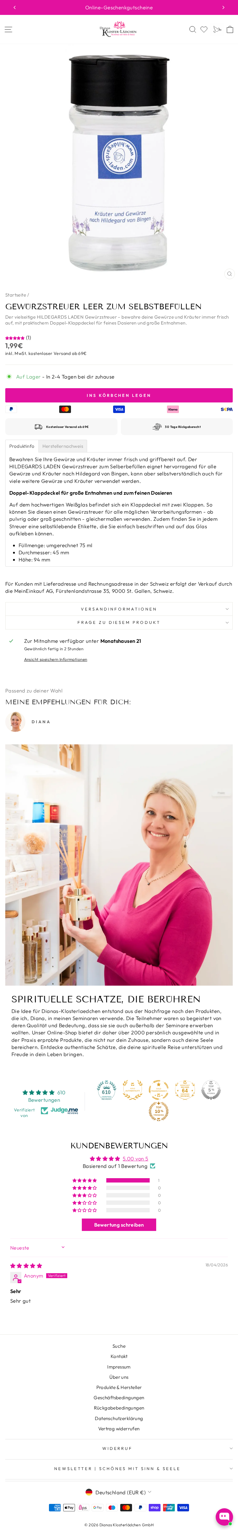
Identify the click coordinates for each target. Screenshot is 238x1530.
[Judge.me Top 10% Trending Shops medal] (159, 1111)
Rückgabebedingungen (119, 1408)
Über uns (118, 1377)
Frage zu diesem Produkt (119, 622)
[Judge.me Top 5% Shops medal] (211, 1090)
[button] (15, 337)
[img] (26, 1265)
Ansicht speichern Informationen (55, 659)
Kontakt (119, 1356)
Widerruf (117, 1448)
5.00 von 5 (135, 1158)
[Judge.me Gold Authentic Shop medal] (133, 1090)
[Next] (223, 7)
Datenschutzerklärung (119, 1418)
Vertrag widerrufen (118, 1429)
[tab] (22, 446)
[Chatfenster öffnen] (224, 1517)
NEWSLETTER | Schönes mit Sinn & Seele (117, 1468)
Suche (119, 1346)
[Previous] (14, 7)
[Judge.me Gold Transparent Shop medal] (159, 1090)
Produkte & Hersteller (119, 1387)
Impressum (119, 1367)
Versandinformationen (119, 608)
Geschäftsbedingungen (119, 1398)
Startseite (15, 295)
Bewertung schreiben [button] (119, 1225)
